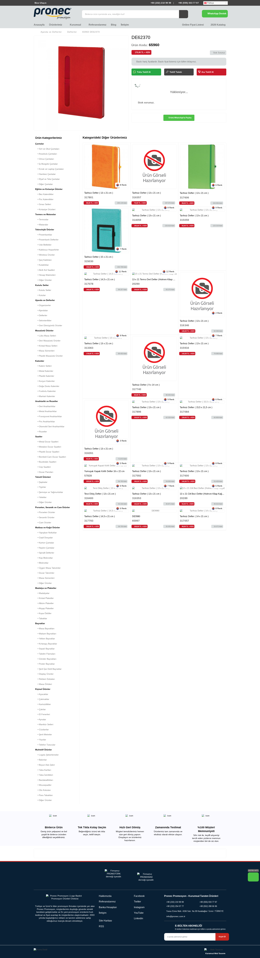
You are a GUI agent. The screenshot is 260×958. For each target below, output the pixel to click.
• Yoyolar (40, 739)
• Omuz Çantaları (44, 159)
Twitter (137, 901)
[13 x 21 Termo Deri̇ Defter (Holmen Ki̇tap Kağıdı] (154, 274)
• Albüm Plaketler (44, 603)
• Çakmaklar (42, 699)
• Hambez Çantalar (45, 174)
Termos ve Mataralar (45, 214)
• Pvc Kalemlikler (44, 199)
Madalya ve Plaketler (45, 588)
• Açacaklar (41, 694)
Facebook (139, 896)
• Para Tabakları (44, 795)
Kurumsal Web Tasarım (215, 953)
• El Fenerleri (42, 714)
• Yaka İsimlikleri (44, 775)
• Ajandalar (41, 310)
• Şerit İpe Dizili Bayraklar (48, 669)
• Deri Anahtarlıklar (45, 406)
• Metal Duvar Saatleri (46, 441)
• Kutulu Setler (43, 290)
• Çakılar (40, 709)
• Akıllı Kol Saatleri (45, 270)
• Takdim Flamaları (45, 654)
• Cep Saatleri (43, 467)
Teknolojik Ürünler (44, 229)
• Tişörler (40, 487)
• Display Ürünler (44, 674)
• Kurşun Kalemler (45, 381)
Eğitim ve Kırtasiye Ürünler (48, 189)
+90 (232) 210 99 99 (161, 3)
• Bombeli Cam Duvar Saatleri (50, 457)
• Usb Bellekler (43, 245)
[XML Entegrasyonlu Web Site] (81, 950)
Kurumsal (76, 24)
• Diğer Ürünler (43, 280)
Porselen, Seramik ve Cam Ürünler (52, 507)
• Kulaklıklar (42, 265)
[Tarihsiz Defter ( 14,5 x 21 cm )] (106, 274)
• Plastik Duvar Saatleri (47, 452)
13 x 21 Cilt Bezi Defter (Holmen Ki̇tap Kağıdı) (202, 493)
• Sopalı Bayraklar (45, 648)
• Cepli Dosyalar (44, 537)
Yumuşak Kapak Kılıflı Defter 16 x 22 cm (104, 471)
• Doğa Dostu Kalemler (47, 386)
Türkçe (210, 3)
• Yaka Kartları (43, 770)
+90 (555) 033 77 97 (188, 3)
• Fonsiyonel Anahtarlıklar (48, 416)
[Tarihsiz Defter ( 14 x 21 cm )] (202, 510)
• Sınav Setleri (43, 204)
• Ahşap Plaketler (44, 608)
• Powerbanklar (43, 234)
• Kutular (40, 295)
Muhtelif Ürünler (43, 749)
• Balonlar (41, 760)
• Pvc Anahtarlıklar (45, 421)
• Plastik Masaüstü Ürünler (49, 356)
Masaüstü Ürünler (44, 330)
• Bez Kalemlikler (44, 194)
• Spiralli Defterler (44, 553)
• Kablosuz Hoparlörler (47, 249)
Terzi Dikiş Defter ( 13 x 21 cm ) (100, 493)
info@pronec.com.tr (175, 916)
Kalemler (39, 361)
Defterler (72, 32)
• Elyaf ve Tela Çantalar (47, 179)
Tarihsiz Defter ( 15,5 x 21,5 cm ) (196, 407)
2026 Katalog (218, 24)
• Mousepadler (43, 785)
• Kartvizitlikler (43, 704)
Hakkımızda (105, 896)
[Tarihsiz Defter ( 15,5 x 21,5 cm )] (202, 401)
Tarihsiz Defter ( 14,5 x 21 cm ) (99, 279)
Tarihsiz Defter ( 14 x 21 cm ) (194, 516)
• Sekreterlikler (43, 320)
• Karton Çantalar (44, 542)
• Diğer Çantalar (44, 184)
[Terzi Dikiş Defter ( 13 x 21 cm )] (106, 488)
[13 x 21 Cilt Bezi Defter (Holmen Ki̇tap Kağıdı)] (202, 488)
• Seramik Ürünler (44, 517)
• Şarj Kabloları (43, 260)
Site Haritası (105, 920)
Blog (113, 24)
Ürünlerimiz (56, 24)
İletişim (125, 24)
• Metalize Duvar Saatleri (48, 447)
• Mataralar (41, 224)
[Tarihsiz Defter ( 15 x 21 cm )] (106, 230)
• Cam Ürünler (43, 522)
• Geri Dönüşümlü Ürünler (48, 325)
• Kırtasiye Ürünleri (45, 209)
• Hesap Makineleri (45, 275)
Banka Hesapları (108, 907)
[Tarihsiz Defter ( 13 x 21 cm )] (106, 166)
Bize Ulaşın (40, 3)
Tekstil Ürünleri (43, 477)
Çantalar (39, 144)
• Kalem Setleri (43, 366)
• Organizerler (43, 305)
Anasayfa (39, 24)
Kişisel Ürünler (42, 689)
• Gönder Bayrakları (45, 659)
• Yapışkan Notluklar (46, 532)
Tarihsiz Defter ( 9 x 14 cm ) (146, 384)
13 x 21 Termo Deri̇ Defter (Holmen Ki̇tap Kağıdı (155, 279)
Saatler (38, 436)
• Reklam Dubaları (45, 679)
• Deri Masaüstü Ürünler (47, 340)
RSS (101, 926)
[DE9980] (154, 510)
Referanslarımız (97, 24)
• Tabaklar (41, 618)
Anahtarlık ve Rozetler (46, 401)
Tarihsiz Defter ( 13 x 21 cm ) (98, 193)
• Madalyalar (42, 593)
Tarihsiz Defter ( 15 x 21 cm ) (98, 257)
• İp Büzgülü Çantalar (46, 164)
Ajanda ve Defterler (51, 32)
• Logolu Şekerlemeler (47, 755)
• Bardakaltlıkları (44, 780)
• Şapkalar (41, 482)
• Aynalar (40, 719)
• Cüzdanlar (42, 729)
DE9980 (136, 516)
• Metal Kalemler (44, 371)
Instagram (138, 907)
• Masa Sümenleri (44, 350)
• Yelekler (40, 497)
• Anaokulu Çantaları (46, 154)
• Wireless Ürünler (45, 255)
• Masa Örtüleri (43, 684)
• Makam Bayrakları (45, 633)
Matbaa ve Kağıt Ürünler (47, 527)
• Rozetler (41, 431)
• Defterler (41, 315)
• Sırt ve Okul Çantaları (47, 149)
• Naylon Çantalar (44, 548)
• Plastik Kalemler (44, 376)
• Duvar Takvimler (44, 573)
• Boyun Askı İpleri (45, 765)
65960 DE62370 (91, 32)
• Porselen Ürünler (45, 512)
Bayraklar (40, 623)
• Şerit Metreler (43, 734)
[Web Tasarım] (215, 950)
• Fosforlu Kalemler (45, 391)
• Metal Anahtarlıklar (46, 411)
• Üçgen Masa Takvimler (48, 568)
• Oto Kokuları (43, 790)
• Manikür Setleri (44, 724)
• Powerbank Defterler (47, 239)
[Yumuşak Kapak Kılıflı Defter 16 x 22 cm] (106, 465)
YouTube (138, 913)
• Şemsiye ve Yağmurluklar (49, 492)
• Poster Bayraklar (45, 664)
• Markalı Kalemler (45, 396)
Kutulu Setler (42, 285)
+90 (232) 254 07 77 (175, 906)
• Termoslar (41, 219)
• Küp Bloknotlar (44, 558)
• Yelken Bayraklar (45, 638)
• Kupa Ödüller (43, 613)
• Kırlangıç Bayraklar (46, 643)
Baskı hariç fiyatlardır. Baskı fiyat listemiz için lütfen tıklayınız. (166, 61)
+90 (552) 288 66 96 (208, 906)
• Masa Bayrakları (44, 628)
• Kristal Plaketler (44, 598)
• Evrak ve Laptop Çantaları (49, 169)
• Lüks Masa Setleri (45, 335)
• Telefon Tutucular (45, 744)
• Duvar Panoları (44, 472)
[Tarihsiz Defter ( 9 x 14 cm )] (154, 358)
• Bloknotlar (41, 563)
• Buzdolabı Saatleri (45, 462)
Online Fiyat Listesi (192, 24)
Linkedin (138, 918)
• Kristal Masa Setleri (46, 346)
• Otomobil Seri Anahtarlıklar (49, 426)
